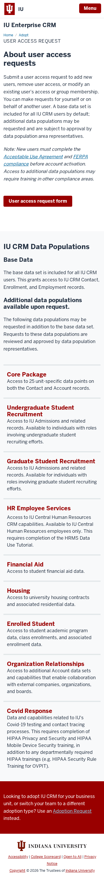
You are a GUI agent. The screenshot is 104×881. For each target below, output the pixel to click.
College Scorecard (46, 856)
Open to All (72, 856)
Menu (90, 8)
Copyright (17, 870)
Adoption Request (72, 811)
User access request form (38, 201)
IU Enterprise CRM (29, 25)
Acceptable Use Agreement (33, 157)
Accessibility (18, 856)
